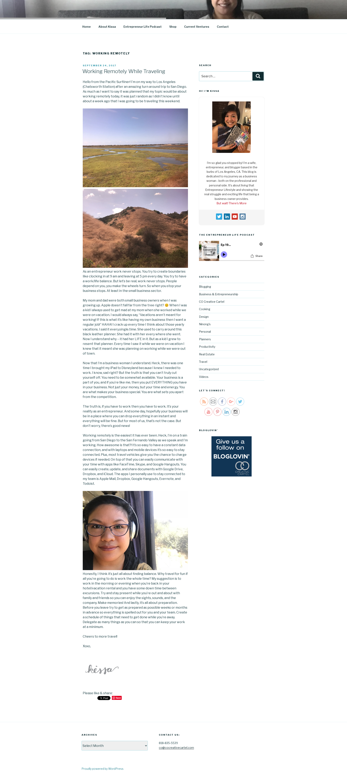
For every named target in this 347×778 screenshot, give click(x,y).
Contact (223, 26)
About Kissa (107, 26)
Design (204, 315)
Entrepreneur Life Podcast (142, 26)
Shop (173, 26)
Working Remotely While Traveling (123, 71)
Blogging (205, 285)
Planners (205, 338)
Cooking (204, 308)
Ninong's (205, 323)
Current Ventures (196, 26)
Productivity (207, 345)
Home (86, 26)
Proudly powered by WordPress (102, 768)
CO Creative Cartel (211, 300)
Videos (203, 375)
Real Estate (207, 353)
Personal (205, 330)
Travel (203, 360)
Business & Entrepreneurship (218, 293)
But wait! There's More (231, 202)
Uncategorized (209, 368)
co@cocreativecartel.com (176, 747)
